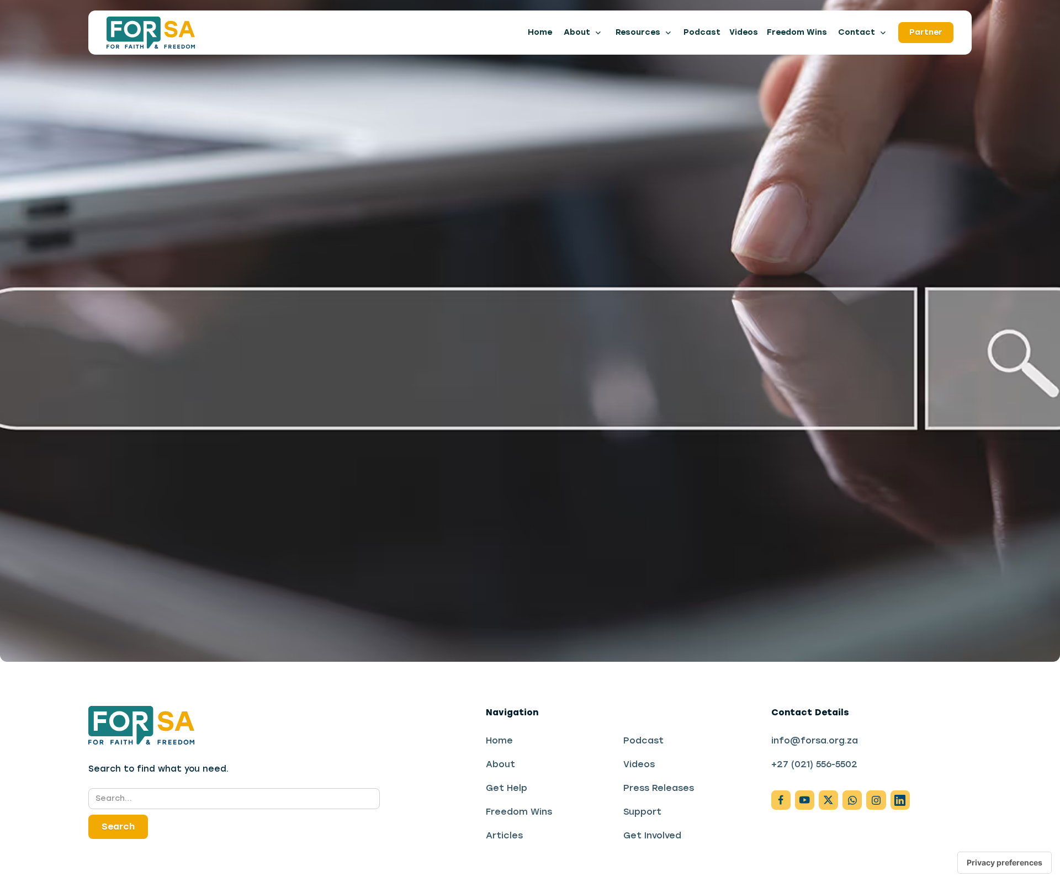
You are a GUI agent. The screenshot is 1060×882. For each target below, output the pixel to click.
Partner (925, 32)
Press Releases (658, 788)
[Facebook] (781, 800)
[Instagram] (804, 800)
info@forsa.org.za (814, 740)
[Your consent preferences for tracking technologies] (1004, 862)
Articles (504, 835)
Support (642, 811)
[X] (828, 800)
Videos (743, 32)
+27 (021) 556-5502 (814, 764)
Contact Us (237, 402)
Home (540, 32)
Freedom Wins (797, 32)
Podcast (701, 32)
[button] (582, 32)
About (500, 764)
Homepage (149, 402)
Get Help (506, 788)
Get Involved (652, 835)
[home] (151, 33)
